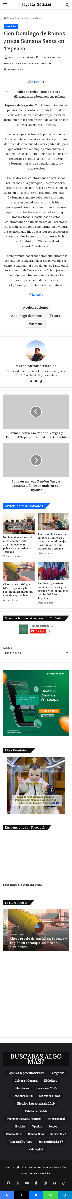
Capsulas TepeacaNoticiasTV (26, 1073)
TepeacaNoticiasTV (51, 1141)
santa (56, 316)
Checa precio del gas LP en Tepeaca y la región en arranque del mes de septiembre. (18, 590)
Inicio (10, 17)
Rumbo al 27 (58, 1134)
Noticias (37, 17)
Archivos (8, 647)
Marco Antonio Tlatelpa (22, 57)
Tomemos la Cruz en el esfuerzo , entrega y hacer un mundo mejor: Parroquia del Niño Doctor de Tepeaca (53, 541)
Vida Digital (36, 1149)
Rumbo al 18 (14, 1134)
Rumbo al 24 (36, 1134)
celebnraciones (37, 307)
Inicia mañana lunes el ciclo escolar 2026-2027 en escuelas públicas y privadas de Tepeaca (17, 545)
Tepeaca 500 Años (20, 1141)
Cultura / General (26, 1080)
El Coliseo (50, 1080)
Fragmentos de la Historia (24, 1118)
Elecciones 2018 (22, 1095)
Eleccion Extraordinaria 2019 (36, 1103)
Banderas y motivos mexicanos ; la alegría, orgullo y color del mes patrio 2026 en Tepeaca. (53, 591)
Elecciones (22, 1088)
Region (53, 1126)
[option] (36, 930)
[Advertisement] (36, 998)
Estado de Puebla (36, 1111)
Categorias (23, 17)
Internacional (56, 1118)
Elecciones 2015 (46, 1088)
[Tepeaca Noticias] (36, 4)
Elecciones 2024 (49, 1095)
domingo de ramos (28, 316)
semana (37, 324)
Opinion (37, 1126)
